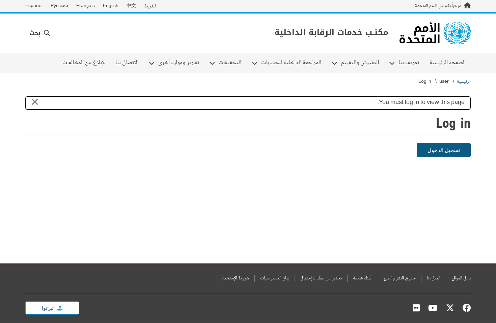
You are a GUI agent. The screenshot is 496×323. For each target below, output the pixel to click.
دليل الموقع (461, 278)
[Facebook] (465, 308)
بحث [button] (36, 33)
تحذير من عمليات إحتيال (321, 278)
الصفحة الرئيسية (448, 63)
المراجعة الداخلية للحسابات (293, 63)
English (110, 6)
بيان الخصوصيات (274, 278)
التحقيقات (232, 63)
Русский (59, 6)
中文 (131, 6)
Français (85, 6)
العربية (150, 6)
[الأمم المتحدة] (435, 33)
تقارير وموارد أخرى (181, 63)
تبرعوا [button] (48, 308)
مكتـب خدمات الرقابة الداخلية (331, 33)
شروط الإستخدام (234, 278)
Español (34, 6)
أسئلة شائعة (363, 278)
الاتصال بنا (127, 63)
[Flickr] (416, 308)
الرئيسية (464, 81)
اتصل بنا (433, 278)
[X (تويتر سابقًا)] (450, 308)
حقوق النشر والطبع (400, 278)
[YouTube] (433, 308)
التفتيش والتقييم (362, 63)
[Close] (34, 103)
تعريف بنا (411, 63)
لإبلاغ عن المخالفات (83, 63)
